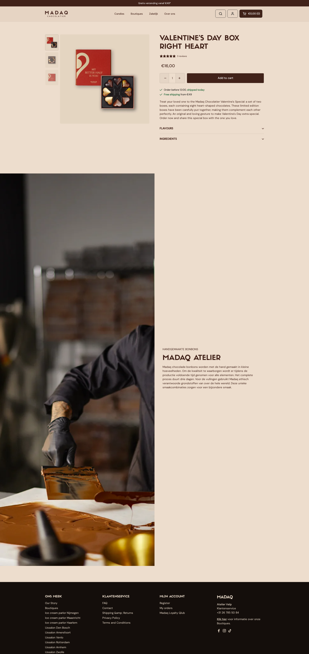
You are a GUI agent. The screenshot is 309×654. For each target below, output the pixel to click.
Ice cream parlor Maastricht (62, 618)
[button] (250, 14)
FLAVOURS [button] (166, 128)
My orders (166, 608)
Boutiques (51, 608)
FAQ (104, 603)
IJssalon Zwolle (54, 652)
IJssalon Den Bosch (57, 627)
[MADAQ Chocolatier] (56, 14)
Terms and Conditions (116, 622)
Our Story (51, 603)
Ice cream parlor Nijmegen (62, 613)
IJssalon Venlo (54, 637)
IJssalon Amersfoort (58, 632)
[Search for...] (220, 14)
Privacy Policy (111, 618)
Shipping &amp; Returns (117, 613)
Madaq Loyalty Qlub (172, 613)
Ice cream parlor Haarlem (61, 622)
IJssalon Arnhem (55, 647)
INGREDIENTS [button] (168, 139)
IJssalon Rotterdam (57, 642)
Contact (107, 608)
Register (165, 603)
